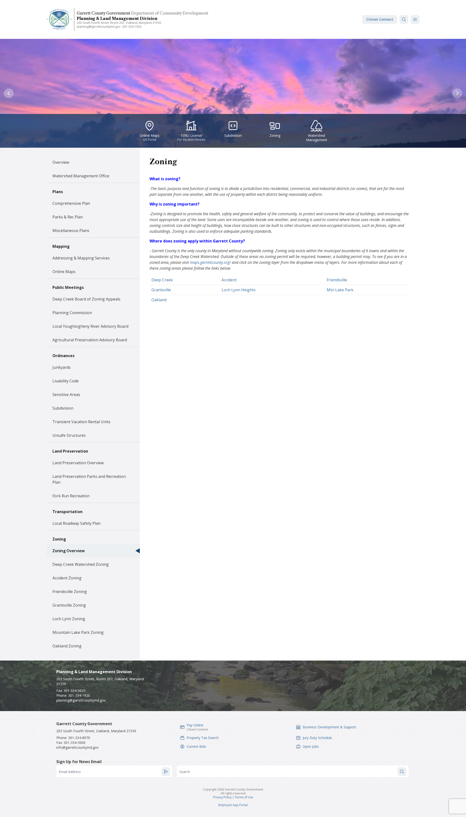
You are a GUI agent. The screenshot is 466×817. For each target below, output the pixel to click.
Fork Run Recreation (71, 496)
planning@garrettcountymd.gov (98, 27)
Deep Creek (162, 280)
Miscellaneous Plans (70, 230)
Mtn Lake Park (340, 289)
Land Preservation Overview (78, 462)
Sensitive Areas (66, 394)
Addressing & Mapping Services (81, 258)
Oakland (158, 299)
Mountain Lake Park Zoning (78, 632)
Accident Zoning (67, 578)
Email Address (70, 771)
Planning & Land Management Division (117, 18)
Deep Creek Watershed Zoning (80, 564)
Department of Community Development (169, 13)
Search (184, 771)
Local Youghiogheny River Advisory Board (90, 326)
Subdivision (62, 408)
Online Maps (63, 271)
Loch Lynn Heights (239, 289)
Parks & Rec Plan (67, 217)
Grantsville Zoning (69, 605)
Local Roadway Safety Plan (76, 523)
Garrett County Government (103, 13)
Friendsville (337, 280)
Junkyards (61, 367)
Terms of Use (244, 797)
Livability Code (65, 381)
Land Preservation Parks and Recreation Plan (89, 479)
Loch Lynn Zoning (68, 618)
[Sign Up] (165, 771)
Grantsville (161, 289)
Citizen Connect (379, 19)
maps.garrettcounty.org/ (210, 262)
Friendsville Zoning (69, 591)
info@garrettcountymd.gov (77, 747)
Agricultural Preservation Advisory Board (89, 340)
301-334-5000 (74, 742)
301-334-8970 (79, 737)
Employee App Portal (233, 805)
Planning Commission (72, 312)
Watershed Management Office (80, 176)
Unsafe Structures (69, 435)
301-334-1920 (131, 27)
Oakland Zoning (67, 646)
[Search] (403, 19)
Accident (229, 280)
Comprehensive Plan (71, 203)
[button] (415, 19)
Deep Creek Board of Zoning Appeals (86, 299)
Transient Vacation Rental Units (81, 421)
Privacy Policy (222, 797)
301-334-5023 (74, 690)
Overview (60, 162)
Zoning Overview (68, 550)
